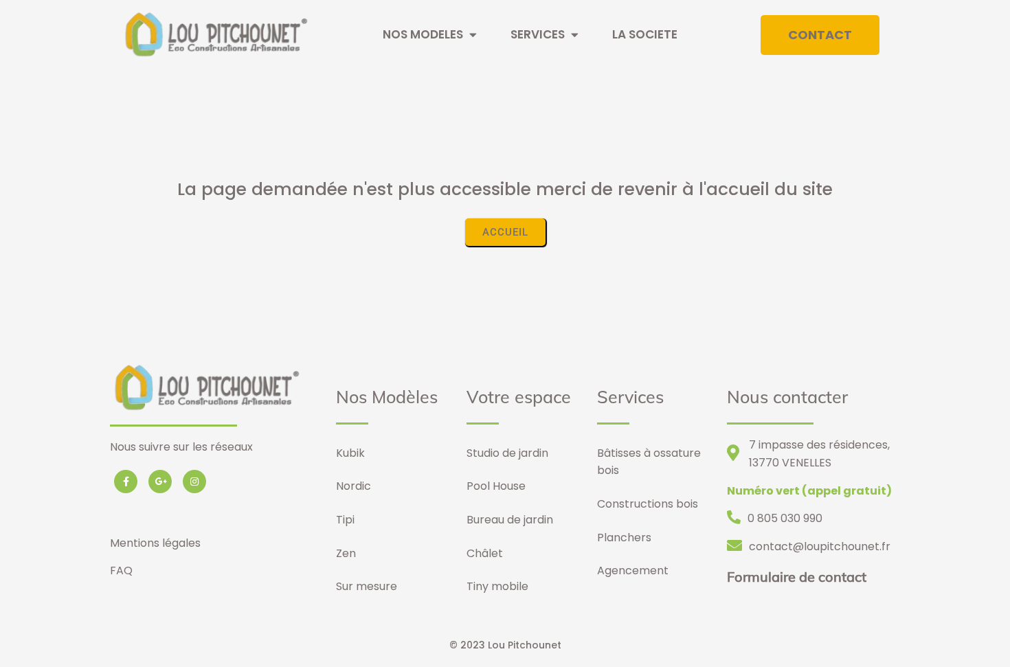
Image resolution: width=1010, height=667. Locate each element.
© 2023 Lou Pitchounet (505, 645)
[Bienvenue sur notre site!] (214, 50)
